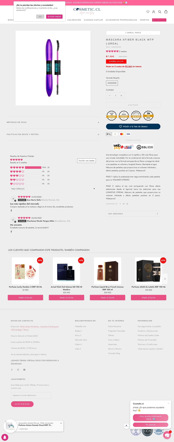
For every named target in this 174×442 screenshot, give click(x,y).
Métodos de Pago (17, 122)
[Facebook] (120, 204)
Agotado (133, 105)
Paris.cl (78, 335)
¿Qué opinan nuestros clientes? (150, 348)
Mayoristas (112, 344)
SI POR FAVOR (54, 16)
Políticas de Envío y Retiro (23, 134)
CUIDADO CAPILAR (93, 20)
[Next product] (165, 278)
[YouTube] (24, 369)
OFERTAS (144, 20)
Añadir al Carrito (25, 297)
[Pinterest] (127, 204)
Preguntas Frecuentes (116, 330)
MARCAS (12, 20)
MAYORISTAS (159, 20)
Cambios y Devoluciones (148, 330)
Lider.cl (78, 348)
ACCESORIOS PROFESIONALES (121, 20)
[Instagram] (18, 369)
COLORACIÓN (74, 20)
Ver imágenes (115, 214)
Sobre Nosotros (114, 326)
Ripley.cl (78, 330)
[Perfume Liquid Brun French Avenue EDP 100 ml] (107, 271)
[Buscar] (159, 11)
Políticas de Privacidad (147, 339)
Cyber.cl (78, 344)
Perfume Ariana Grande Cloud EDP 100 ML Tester (35, 425)
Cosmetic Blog (114, 353)
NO (40, 16)
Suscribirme (22, 404)
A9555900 (112, 83)
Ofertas (111, 335)
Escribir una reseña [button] (86, 160)
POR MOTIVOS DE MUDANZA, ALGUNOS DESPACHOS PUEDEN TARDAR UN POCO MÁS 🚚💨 (87, 2)
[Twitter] (124, 204)
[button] (112, 51)
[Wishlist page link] (148, 11)
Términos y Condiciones (147, 344)
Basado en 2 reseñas (18, 162)
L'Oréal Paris (133, 33)
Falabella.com (80, 326)
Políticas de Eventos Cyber (148, 335)
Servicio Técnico (115, 348)
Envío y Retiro (113, 339)
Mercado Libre (81, 339)
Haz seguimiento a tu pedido (149, 326)
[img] (24, 197)
